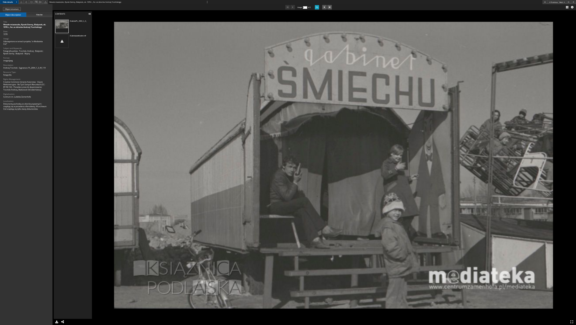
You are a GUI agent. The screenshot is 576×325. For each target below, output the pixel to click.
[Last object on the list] (568, 2)
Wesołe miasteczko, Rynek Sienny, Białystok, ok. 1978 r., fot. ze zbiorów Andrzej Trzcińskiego (24, 25)
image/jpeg (8, 60)
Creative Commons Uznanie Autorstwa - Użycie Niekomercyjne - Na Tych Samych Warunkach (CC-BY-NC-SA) (24, 84)
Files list (39, 15)
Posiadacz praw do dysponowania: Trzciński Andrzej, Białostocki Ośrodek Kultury (22, 88)
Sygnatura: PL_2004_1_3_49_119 (32, 68)
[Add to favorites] (31, 2)
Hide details (8, 2)
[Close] (573, 2)
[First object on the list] (545, 2)
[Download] (21, 2)
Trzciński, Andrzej (26, 51)
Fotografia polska (10, 51)
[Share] (26, 2)
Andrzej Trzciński (10, 68)
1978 (5, 34)
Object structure (12, 9)
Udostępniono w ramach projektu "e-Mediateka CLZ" (23, 42)
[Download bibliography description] (40, 2)
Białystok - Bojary (23, 53)
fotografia (7, 75)
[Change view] (36, 2)
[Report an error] (45, 2)
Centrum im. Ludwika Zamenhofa (17, 96)
